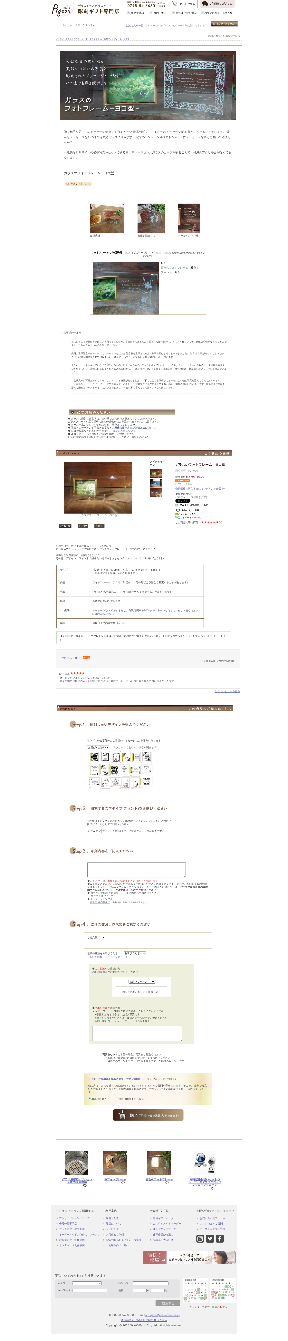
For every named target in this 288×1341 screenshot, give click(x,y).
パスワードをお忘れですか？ (188, 25)
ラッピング (112, 1228)
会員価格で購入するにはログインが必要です (200, 488)
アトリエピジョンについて (74, 1218)
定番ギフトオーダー (164, 1218)
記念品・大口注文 (163, 1239)
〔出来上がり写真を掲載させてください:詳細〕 (115, 1078)
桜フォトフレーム (115, 1179)
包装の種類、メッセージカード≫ (109, 956)
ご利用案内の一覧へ (117, 1245)
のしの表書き (100, 971)
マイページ (151, 25)
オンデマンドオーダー (165, 1228)
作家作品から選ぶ (163, 1234)
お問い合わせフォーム (212, 1218)
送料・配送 (112, 1218)
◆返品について (184, 493)
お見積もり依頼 (115, 1234)
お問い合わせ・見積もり (218, 12)
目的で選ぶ (160, 12)
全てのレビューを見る (227, 691)
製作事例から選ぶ (186, 12)
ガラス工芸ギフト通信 (212, 1228)
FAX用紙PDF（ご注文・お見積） (125, 1239)
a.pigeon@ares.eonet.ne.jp (162, 1315)
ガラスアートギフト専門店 (67, 39)
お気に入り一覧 (134, 25)
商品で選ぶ (137, 12)
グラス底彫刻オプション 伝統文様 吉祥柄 (77, 1181)
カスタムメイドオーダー (167, 1223)
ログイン (165, 25)
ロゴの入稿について (124, 430)
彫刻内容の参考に (100, 902)
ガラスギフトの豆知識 (72, 1228)
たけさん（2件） (71, 657)
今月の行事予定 (68, 1223)
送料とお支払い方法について (224, 35)
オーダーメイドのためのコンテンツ (79, 1234)
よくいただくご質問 (211, 1223)
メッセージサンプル (101, 899)
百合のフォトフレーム (159, 1179)
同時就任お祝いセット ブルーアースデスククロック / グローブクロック (204, 1182)
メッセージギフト (90, 39)
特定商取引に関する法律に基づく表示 (144, 1320)
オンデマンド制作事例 (72, 1245)
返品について (113, 1223)
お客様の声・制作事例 (72, 1239)
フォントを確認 (111, 831)
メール (129, 890)
